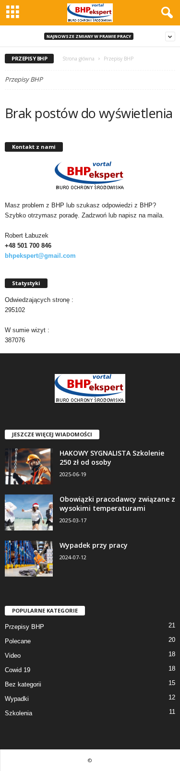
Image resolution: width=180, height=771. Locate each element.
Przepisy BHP (24, 626)
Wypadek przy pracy (94, 545)
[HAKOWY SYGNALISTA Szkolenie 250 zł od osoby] (29, 466)
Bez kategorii (23, 684)
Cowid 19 (17, 670)
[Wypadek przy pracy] (29, 559)
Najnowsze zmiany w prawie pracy (89, 36)
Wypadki (17, 698)
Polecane (18, 641)
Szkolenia (18, 713)
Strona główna (78, 58)
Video (13, 655)
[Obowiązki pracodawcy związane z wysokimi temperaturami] (29, 512)
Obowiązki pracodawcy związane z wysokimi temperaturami (117, 503)
